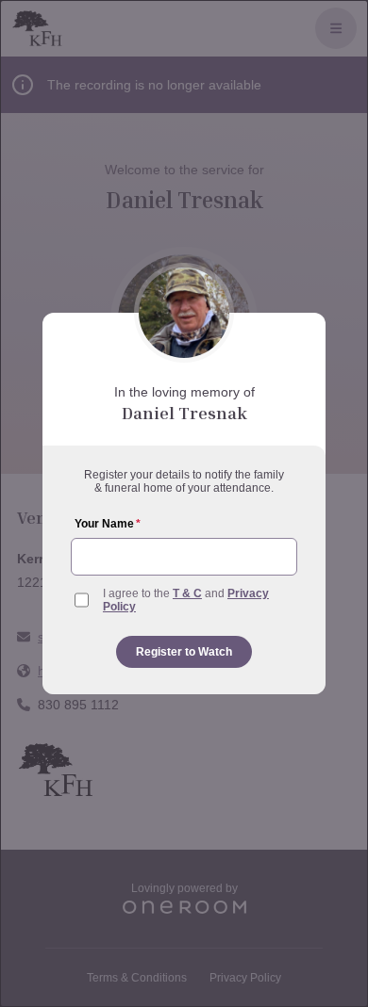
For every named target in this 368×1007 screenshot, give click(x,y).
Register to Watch (184, 651)
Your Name (108, 523)
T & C (187, 593)
